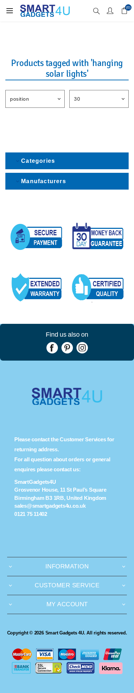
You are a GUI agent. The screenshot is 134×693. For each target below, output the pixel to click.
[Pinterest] (67, 347)
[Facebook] (52, 347)
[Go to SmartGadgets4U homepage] (67, 403)
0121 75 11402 (30, 514)
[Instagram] (82, 347)
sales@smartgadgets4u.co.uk (50, 506)
